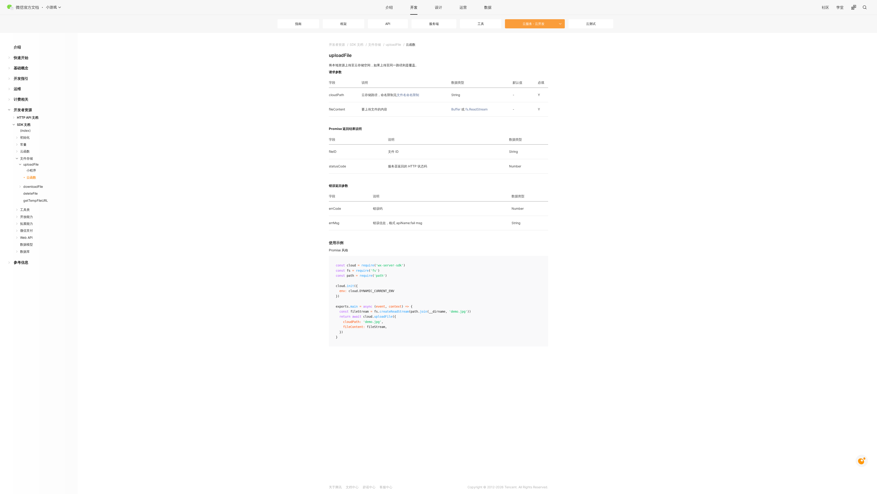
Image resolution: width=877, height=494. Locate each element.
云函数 (25, 151)
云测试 (591, 24)
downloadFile (33, 186)
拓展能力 (26, 224)
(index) (25, 130)
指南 (298, 24)
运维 (17, 88)
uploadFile (31, 164)
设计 (438, 7)
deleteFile (30, 193)
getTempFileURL (35, 200)
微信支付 (26, 230)
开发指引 (21, 78)
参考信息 (21, 262)
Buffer (455, 109)
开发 (413, 7)
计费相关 (21, 99)
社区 (825, 7)
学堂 (840, 7)
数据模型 (26, 244)
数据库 (25, 251)
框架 (343, 24)
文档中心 (352, 487)
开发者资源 (23, 109)
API (387, 24)
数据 (487, 7)
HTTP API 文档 (27, 117)
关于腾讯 (335, 487)
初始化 (25, 137)
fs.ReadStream (476, 109)
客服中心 (386, 487)
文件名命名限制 (408, 95)
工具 (481, 24)
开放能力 (26, 217)
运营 (463, 7)
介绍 (389, 7)
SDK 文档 (23, 124)
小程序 (31, 170)
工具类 (25, 210)
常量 (23, 144)
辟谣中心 (369, 487)
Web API (26, 237)
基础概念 (21, 68)
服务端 (434, 24)
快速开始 (21, 57)
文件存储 (26, 158)
